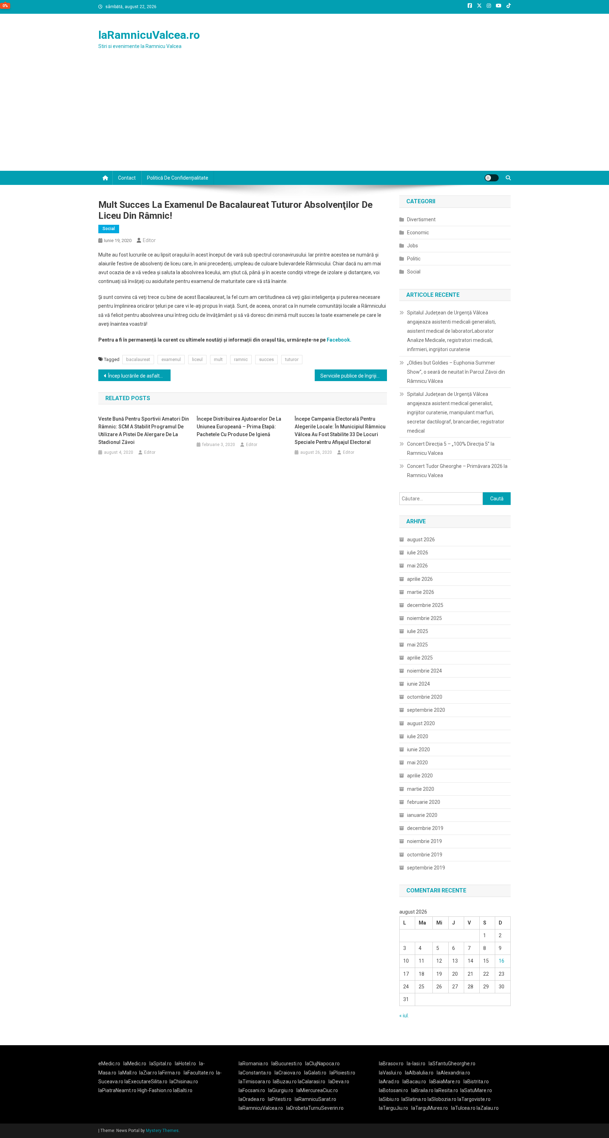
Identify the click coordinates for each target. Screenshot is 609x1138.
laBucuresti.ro (286, 1063)
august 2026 (421, 539)
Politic (413, 258)
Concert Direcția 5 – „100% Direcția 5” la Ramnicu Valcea (450, 448)
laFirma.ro (169, 1073)
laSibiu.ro (389, 1099)
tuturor (292, 359)
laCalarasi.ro (311, 1081)
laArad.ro (389, 1081)
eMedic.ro (109, 1063)
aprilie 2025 (420, 658)
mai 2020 (417, 762)
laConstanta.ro (255, 1073)
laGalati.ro (315, 1073)
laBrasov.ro (391, 1063)
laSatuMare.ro (476, 1090)
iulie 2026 (417, 552)
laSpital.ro (160, 1063)
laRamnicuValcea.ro (149, 35)
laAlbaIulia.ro (419, 1073)
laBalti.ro (182, 1090)
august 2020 (421, 723)
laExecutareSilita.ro (145, 1081)
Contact (127, 178)
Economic (418, 232)
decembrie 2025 (425, 605)
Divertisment (421, 219)
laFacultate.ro (199, 1073)
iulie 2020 (417, 736)
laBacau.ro (414, 1081)
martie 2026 (420, 592)
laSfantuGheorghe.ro (452, 1063)
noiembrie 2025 (424, 618)
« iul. (404, 1015)
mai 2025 (417, 645)
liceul (197, 359)
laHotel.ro (185, 1063)
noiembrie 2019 (424, 841)
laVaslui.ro (392, 1073)
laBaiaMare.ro (444, 1081)
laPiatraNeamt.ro (117, 1090)
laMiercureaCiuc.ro (317, 1090)
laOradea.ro (252, 1099)
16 (501, 961)
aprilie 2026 (420, 579)
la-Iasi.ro (416, 1063)
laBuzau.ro (285, 1081)
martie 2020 (420, 789)
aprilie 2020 (420, 775)
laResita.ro (446, 1090)
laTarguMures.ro (429, 1108)
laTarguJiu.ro (395, 1108)
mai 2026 (417, 565)
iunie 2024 (418, 684)
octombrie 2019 (424, 854)
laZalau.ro (487, 1108)
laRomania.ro (253, 1063)
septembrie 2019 (426, 868)
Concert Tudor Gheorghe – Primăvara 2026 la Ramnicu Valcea (457, 470)
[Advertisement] (304, 117)
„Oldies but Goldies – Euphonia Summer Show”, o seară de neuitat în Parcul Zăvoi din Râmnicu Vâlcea (456, 372)
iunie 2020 (418, 749)
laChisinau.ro (184, 1081)
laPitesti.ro (279, 1099)
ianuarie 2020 (422, 815)
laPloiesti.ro (342, 1073)
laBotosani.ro (393, 1090)
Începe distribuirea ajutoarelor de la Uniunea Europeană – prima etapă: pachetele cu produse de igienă (239, 426)
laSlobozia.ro (441, 1099)
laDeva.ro (338, 1081)
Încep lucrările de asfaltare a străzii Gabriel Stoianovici (139, 376)
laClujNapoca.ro (322, 1063)
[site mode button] (492, 177)
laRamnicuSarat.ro (315, 1099)
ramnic (241, 359)
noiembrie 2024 (424, 671)
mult (218, 359)
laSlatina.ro (413, 1099)
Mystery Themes (162, 1130)
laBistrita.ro (476, 1081)
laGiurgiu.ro (282, 1090)
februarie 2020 (423, 802)
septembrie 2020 (426, 710)
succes (266, 359)
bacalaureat (138, 359)
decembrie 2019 (425, 828)
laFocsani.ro (252, 1090)
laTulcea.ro (463, 1108)
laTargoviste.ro (474, 1099)
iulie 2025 (417, 631)
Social (109, 228)
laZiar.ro (148, 1073)
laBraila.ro (422, 1090)
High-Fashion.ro (154, 1090)
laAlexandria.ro (453, 1073)
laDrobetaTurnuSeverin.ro (315, 1108)
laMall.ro (127, 1073)
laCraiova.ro (288, 1073)
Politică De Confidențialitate (177, 178)
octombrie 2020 (424, 697)
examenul (171, 359)
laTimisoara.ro (255, 1081)
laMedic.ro (135, 1063)
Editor (149, 240)
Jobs (412, 245)
